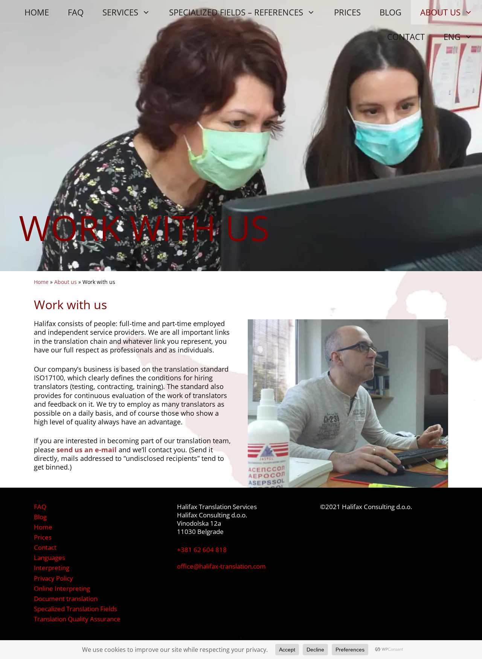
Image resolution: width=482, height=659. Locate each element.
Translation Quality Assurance (77, 619)
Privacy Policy (53, 578)
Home (41, 281)
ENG (452, 36)
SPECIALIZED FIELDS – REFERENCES (236, 12)
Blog (40, 517)
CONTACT (406, 36)
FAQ (76, 12)
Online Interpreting (62, 588)
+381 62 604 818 (202, 549)
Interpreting (51, 567)
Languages (49, 557)
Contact (45, 547)
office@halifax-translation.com (221, 566)
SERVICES (120, 12)
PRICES (347, 12)
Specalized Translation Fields (75, 608)
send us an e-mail (86, 449)
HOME (36, 12)
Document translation (66, 598)
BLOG (390, 12)
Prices (43, 537)
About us (65, 281)
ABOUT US (440, 12)
